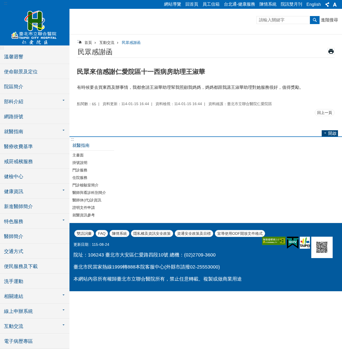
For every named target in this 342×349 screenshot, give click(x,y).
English (313, 4)
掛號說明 (79, 162)
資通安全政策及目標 (194, 233)
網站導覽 (172, 4)
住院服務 (79, 177)
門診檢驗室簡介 (85, 185)
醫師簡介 (13, 236)
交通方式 (13, 251)
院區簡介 (13, 86)
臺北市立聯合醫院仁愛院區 (34, 26)
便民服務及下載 (21, 266)
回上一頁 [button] (324, 112)
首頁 (88, 42)
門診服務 (79, 170)
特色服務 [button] (13, 221)
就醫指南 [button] (13, 131)
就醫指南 (81, 145)
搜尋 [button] (315, 20)
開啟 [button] (332, 133)
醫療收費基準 (18, 146)
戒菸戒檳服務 (18, 161)
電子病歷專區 (18, 341)
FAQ (102, 233)
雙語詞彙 (84, 233)
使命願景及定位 (21, 71)
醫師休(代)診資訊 (86, 200)
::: (5, 3)
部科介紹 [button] (13, 101)
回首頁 (191, 4)
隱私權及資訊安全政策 (152, 233)
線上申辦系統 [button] (18, 311)
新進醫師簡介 (18, 206)
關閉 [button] (327, 4)
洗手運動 (13, 281)
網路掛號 (13, 116)
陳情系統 (268, 4)
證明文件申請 (83, 207)
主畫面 (78, 155)
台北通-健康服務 (239, 4)
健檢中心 (13, 176)
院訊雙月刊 (291, 4)
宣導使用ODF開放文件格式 (240, 233)
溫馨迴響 (13, 56)
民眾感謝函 (131, 42)
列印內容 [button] (331, 51)
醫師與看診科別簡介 (89, 192)
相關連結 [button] (13, 296)
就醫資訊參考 (83, 215)
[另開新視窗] (274, 241)
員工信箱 (211, 4)
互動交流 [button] (13, 326)
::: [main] (78, 41)
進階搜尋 (329, 20)
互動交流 (106, 42)
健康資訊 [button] (13, 191)
